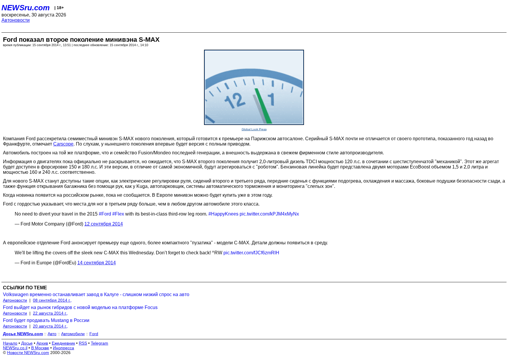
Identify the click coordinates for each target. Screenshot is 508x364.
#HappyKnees (223, 213)
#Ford (105, 213)
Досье (27, 343)
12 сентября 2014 (103, 223)
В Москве (40, 347)
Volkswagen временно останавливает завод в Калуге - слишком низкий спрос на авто (96, 294)
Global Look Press (254, 129)
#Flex (118, 213)
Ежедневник (63, 343)
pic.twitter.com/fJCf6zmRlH (251, 252)
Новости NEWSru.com (28, 352)
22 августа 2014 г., (50, 313)
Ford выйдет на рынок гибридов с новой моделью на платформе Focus (80, 307)
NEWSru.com (25, 7)
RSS (83, 343)
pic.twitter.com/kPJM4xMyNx (269, 213)
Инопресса (63, 347)
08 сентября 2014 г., (52, 300)
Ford (93, 333)
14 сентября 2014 (96, 262)
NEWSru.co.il (15, 347)
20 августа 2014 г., (50, 326)
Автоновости (15, 20)
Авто (52, 333)
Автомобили (73, 333)
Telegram (99, 343)
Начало (10, 343)
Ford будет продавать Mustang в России (46, 320)
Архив (42, 343)
